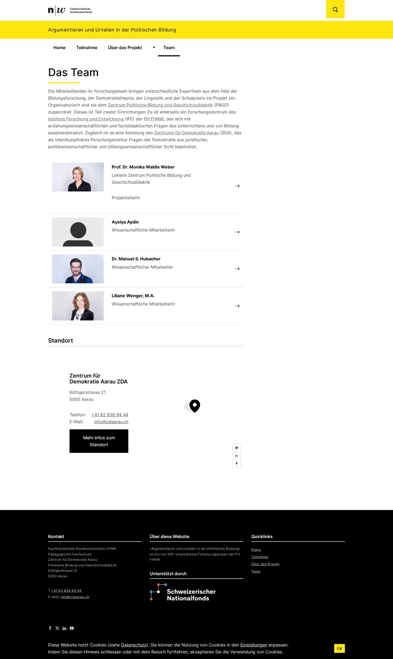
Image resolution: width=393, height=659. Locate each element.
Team (171, 47)
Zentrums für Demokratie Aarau (186, 132)
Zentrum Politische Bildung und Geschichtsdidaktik (160, 105)
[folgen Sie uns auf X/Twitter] (57, 628)
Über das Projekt (125, 47)
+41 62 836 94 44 (109, 414)
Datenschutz (134, 645)
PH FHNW (154, 118)
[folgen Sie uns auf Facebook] (50, 628)
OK (339, 648)
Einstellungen (253, 645)
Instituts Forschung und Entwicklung (86, 118)
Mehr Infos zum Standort (99, 441)
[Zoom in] (237, 448)
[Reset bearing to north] (237, 464)
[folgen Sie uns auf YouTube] (72, 628)
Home (59, 47)
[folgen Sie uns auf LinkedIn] (65, 628)
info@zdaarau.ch (111, 421)
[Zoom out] (237, 456)
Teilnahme (86, 47)
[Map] (145, 412)
